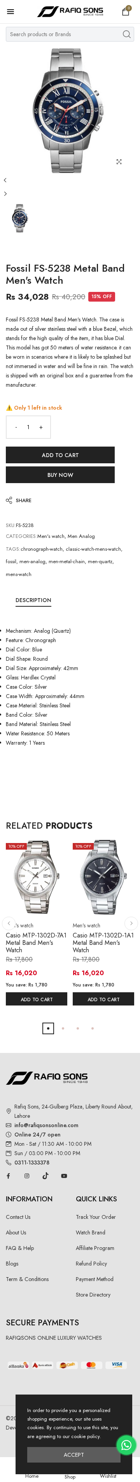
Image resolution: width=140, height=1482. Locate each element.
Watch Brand (90, 1232)
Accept (74, 1455)
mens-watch (19, 574)
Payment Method (95, 1279)
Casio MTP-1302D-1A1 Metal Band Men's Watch (103, 943)
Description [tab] (33, 600)
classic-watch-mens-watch (93, 549)
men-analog (32, 561)
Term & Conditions (27, 1279)
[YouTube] (64, 1175)
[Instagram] (26, 1175)
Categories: (21, 536)
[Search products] (127, 34)
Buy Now (60, 475)
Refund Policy (91, 1263)
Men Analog (81, 536)
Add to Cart (60, 455)
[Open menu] (14, 11)
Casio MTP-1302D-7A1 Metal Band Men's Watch (36, 943)
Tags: (13, 549)
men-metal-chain (67, 561)
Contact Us (18, 1217)
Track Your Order (96, 1217)
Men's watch (51, 536)
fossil (11, 561)
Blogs (12, 1263)
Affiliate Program (95, 1248)
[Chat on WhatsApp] (126, 1445)
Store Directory (93, 1295)
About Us (16, 1232)
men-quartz (100, 561)
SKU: (11, 525)
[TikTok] (45, 1175)
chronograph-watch (42, 549)
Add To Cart (37, 999)
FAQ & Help (20, 1248)
